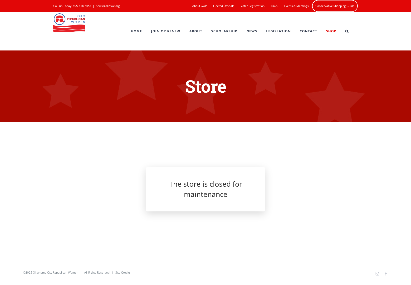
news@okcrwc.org (108, 6)
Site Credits (123, 272)
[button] (347, 31)
